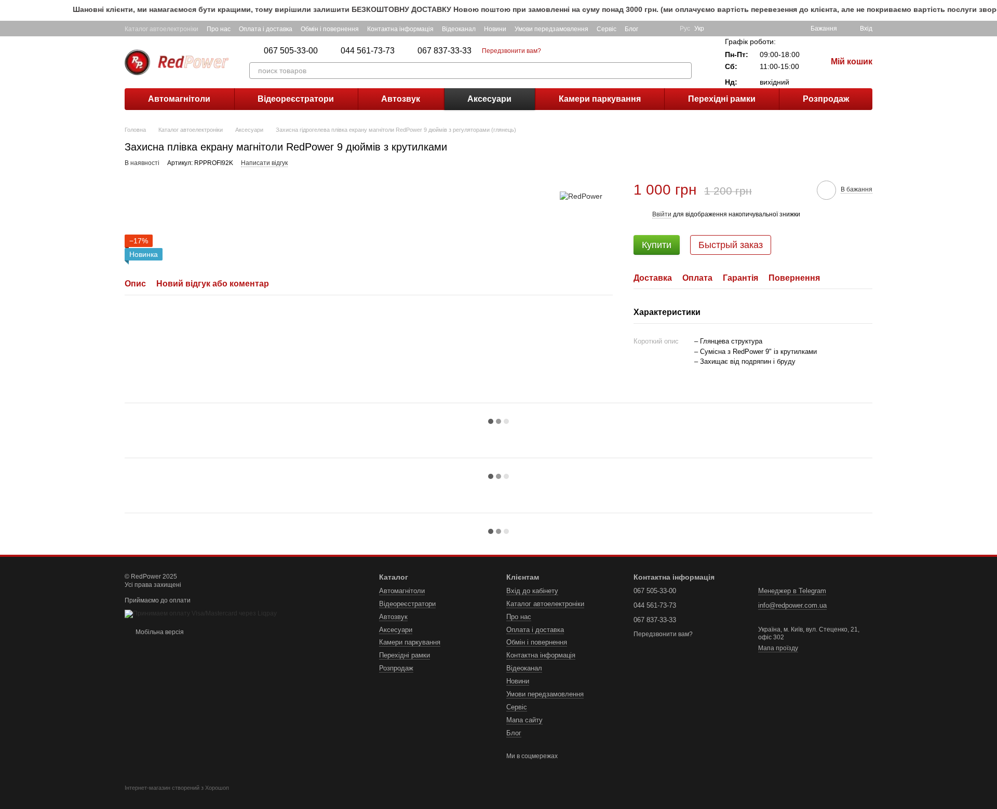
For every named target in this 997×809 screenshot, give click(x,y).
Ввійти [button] (661, 214)
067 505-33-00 (291, 51)
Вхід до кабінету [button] (532, 591)
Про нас (219, 29)
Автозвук (400, 98)
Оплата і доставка (265, 29)
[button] (989, 10)
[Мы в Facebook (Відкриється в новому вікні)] (653, 28)
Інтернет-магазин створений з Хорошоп (177, 788)
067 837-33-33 (444, 51)
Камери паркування (600, 98)
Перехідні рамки (722, 98)
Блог (631, 29)
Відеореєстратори (296, 98)
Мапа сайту (524, 720)
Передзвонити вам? (511, 50)
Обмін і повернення (330, 29)
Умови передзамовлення (551, 29)
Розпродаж (826, 98)
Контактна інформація (400, 29)
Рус (685, 28)
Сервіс (606, 29)
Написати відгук (264, 163)
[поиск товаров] (683, 70)
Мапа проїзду (778, 648)
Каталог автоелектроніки (161, 29)
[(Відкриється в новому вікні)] (665, 28)
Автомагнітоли (179, 98)
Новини (495, 29)
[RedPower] (581, 195)
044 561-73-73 (368, 51)
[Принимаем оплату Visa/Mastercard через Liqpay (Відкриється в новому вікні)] (201, 613)
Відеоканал (459, 29)
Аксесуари (489, 98)
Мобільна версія (159, 632)
